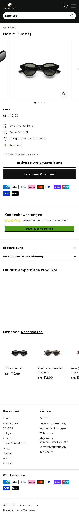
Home (6, 418)
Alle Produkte (11, 423)
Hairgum (8, 433)
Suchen (44, 418)
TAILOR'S (8, 428)
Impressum (47, 451)
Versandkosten (29, 154)
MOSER (7, 453)
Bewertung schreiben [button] (39, 228)
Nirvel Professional (14, 443)
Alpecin (7, 438)
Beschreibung (13, 248)
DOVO (6, 448)
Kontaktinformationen (53, 446)
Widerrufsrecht (48, 433)
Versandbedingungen (53, 428)
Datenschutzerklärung (53, 423)
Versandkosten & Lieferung (23, 256)
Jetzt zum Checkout (40, 174)
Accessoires (32, 332)
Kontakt (7, 463)
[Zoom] (63, 93)
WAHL (6, 458)
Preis (6, 109)
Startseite (8, 27)
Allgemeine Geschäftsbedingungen (54, 440)
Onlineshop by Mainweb (19, 510)
